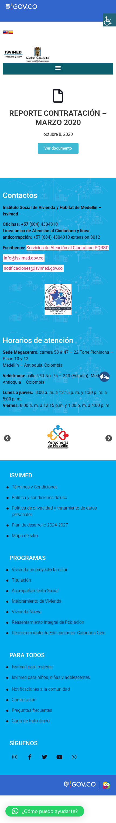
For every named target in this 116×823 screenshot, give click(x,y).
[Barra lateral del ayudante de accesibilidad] (109, 20)
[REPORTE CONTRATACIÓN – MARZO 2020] (58, 96)
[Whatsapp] (74, 757)
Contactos (20, 195)
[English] (5, 32)
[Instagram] (14, 757)
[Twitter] (44, 757)
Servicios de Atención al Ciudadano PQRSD (67, 247)
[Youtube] (59, 757)
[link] (80, 787)
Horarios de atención (38, 340)
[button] (58, 67)
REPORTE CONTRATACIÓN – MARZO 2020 (58, 118)
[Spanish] (10, 32)
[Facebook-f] (29, 757)
